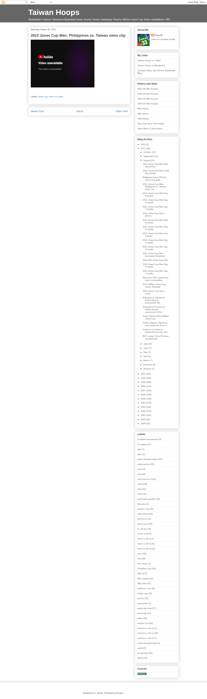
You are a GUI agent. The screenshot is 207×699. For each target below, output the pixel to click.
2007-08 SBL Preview (147, 89)
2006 (143, 394)
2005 (143, 398)
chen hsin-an (143, 479)
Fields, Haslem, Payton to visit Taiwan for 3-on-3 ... (156, 324)
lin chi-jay (141, 529)
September (149, 156)
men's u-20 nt (144, 548)
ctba (139, 489)
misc (139, 553)
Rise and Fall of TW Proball (150, 123)
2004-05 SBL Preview (147, 99)
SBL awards (143, 578)
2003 (143, 407)
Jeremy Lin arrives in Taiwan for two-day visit (155, 330)
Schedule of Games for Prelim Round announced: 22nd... (154, 309)
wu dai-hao (142, 653)
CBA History (143, 118)
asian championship (147, 459)
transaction (142, 603)
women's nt (142, 623)
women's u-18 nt (145, 633)
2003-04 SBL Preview (147, 103)
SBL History (143, 113)
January (147, 368)
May (145, 352)
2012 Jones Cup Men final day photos (155, 165)
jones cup (43, 96)
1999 (143, 423)
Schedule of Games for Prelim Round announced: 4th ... (154, 300)
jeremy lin (142, 519)
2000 (143, 419)
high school (142, 514)
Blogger (120, 693)
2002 (143, 411)
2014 (143, 144)
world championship (147, 643)
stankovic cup (143, 588)
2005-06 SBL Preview (147, 94)
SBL (139, 573)
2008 (143, 386)
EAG (139, 494)
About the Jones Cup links (155, 260)
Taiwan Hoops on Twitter (149, 60)
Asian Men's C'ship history (150, 128)
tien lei (140, 598)
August (147, 160)
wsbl (139, 648)
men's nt (53, 96)
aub (139, 469)
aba (139, 449)
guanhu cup (143, 509)
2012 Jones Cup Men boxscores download (154, 254)
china (140, 484)
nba (139, 558)
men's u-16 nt (144, 538)
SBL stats (141, 583)
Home (80, 111)
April (145, 356)
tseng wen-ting (144, 608)
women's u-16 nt (145, 628)
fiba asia (141, 504)
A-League (142, 444)
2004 (143, 403)
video (60, 96)
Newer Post (37, 111)
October (147, 152)
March (146, 360)
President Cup (144, 568)
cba (139, 474)
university (142, 613)
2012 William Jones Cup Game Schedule (154, 285)
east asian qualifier (146, 499)
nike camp (142, 563)
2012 (143, 148)
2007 (143, 390)
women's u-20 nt (145, 638)
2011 (143, 374)
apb (139, 454)
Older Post (122, 111)
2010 (143, 378)
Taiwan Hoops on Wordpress (151, 65)
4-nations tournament (147, 439)
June (146, 348)
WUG (140, 658)
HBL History (143, 108)
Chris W (158, 35)
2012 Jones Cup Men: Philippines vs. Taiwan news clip (154, 186)
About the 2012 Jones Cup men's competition (155, 278)
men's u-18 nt (144, 543)
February (148, 364)
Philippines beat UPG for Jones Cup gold (154, 178)
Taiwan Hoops (54, 12)
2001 (143, 415)
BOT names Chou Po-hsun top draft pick (156, 337)
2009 (143, 382)
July (145, 344)
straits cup (142, 593)
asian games (143, 464)
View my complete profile (163, 39)
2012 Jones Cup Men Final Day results (156, 171)
